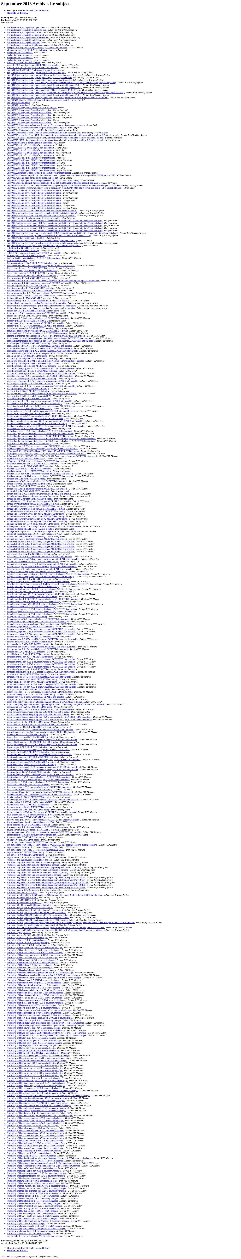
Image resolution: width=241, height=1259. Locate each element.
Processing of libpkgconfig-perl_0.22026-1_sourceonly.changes (35, 1161)
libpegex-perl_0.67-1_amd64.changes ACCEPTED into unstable (35, 697)
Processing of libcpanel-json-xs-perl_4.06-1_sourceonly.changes (35, 1003)
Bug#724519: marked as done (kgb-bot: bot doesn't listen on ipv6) (36, 72)
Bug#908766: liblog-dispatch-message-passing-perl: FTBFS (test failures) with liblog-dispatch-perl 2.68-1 (53, 183)
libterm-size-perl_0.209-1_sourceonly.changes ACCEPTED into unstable (39, 754)
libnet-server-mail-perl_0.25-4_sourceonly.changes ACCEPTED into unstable (41, 667)
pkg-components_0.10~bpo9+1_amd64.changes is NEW (32, 847)
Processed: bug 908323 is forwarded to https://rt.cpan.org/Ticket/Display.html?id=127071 (46, 877)
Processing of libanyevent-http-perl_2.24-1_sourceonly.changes (35, 947)
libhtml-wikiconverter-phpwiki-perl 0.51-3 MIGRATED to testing (36, 509)
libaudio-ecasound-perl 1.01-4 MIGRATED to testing (30, 288)
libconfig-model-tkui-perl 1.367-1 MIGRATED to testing (32, 371)
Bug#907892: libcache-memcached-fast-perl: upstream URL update (37, 127)
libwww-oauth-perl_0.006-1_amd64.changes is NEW (31, 822)
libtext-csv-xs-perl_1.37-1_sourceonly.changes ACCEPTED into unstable (39, 787)
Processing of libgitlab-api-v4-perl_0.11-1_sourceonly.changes (34, 1040)
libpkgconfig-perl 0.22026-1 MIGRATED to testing (30, 707)
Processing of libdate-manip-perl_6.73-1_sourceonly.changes (34, 1008)
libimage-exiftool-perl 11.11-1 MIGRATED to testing (30, 529)
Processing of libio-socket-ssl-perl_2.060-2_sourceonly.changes (35, 1073)
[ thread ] (30, 10)
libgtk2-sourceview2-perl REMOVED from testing (29, 484)
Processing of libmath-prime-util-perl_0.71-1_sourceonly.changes (36, 1100)
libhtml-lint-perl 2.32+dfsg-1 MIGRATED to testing (30, 499)
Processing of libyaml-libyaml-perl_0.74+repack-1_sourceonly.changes (38, 1221)
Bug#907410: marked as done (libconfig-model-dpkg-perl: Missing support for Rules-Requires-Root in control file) (58, 97)
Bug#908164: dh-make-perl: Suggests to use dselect (30, 143)
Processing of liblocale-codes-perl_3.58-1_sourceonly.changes (34, 1088)
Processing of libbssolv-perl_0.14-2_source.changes (30, 967)
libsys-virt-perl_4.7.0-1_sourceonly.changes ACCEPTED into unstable (38, 749)
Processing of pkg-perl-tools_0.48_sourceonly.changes (31, 1231)
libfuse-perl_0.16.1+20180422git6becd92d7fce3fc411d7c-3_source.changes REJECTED (46, 453)
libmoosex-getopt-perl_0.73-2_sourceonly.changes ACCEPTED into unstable (41, 631)
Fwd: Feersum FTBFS (17, 260)
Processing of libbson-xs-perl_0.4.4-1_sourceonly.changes (32, 962)
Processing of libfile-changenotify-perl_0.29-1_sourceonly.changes (36, 1030)
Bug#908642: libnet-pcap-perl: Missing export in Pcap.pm (32, 178)
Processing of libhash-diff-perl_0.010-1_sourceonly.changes (33, 1050)
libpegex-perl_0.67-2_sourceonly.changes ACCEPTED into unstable (37, 699)
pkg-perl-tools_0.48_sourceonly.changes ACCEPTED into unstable (37, 857)
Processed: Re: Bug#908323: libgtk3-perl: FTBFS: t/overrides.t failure (38, 915)
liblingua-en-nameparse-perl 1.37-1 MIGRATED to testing (33, 561)
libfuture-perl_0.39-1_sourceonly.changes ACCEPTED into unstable (37, 461)
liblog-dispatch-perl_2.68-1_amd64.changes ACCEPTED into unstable (38, 581)
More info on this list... (17, 13)
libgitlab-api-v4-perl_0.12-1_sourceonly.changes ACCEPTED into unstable (40, 476)
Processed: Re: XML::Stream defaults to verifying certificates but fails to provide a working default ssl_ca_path (56, 927)
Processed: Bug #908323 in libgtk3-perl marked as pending (33, 865)
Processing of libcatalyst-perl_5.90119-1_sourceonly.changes (34, 980)
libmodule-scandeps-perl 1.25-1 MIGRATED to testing (31, 606)
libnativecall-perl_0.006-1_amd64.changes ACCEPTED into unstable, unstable (42, 647)
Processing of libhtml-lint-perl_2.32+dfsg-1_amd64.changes (33, 1053)
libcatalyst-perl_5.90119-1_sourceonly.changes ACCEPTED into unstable (39, 346)
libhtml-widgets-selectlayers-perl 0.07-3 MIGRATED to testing (35, 506)
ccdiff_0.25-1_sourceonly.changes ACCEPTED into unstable (34, 253)
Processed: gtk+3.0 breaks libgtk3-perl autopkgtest (29, 905)
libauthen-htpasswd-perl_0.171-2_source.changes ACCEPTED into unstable (41, 293)
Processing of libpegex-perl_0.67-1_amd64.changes (30, 1153)
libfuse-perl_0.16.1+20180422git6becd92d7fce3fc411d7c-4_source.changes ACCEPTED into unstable (52, 456)
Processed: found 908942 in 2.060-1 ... (24, 902)
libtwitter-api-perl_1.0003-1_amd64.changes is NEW (30, 802)
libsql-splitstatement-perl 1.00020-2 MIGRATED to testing (33, 742)
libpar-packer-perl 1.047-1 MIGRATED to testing (29, 689)
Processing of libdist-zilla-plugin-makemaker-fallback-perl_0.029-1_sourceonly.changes (45, 1023)
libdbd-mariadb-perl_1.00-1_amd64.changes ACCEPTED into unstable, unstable (43, 411)
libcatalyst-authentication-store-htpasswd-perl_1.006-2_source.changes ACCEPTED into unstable (50, 341)
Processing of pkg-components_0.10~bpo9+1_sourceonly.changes (36, 1228)
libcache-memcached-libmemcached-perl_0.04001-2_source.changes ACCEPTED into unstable (49, 338)
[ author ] (39, 10)
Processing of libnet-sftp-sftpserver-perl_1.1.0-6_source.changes (35, 1140)
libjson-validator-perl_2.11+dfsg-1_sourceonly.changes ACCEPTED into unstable (43, 559)
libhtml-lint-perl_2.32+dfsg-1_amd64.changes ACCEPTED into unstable (39, 501)
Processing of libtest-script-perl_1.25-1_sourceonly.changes (33, 1196)
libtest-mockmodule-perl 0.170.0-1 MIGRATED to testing (32, 757)
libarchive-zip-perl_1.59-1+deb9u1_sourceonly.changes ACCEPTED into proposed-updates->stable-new (53, 280)
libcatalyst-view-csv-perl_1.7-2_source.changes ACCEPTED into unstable (40, 348)
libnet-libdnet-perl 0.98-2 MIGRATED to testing (28, 654)
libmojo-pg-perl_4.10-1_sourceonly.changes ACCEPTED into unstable (38, 619)
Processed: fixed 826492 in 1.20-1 (22, 892)
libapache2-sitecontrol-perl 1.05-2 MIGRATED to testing (32, 275)
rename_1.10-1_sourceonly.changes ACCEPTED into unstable (35, 1236)
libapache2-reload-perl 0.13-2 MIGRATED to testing (30, 273)
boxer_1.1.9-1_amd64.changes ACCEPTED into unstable (32, 67)
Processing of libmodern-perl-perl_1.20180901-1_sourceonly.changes (37, 1103)
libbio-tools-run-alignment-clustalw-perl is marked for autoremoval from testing (42, 306)
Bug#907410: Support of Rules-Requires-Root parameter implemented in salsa (41, 100)
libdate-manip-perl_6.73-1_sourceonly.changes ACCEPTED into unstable (39, 401)
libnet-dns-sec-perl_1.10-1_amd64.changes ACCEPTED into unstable (38, 649)
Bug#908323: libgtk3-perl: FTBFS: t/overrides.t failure (31, 158)
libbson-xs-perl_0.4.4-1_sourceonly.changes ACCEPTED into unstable (38, 318)
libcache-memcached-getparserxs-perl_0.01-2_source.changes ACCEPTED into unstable (46, 336)
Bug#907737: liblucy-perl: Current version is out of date (32, 107)
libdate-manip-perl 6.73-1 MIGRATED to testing (28, 398)
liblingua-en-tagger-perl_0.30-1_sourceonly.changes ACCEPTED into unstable (42, 566)
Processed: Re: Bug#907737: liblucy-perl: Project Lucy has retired (36, 912)
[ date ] (46, 10)
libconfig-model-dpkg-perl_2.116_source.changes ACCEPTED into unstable (41, 368)
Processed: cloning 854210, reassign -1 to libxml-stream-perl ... (35, 890)
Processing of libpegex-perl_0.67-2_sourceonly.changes (31, 1156)
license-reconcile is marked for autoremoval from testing (31, 835)
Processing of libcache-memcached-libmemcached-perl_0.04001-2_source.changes (43, 975)
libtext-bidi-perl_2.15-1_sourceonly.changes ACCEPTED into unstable (38, 782)
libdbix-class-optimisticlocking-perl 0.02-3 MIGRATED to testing (36, 418)
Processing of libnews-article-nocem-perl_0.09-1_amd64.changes (36, 1148)
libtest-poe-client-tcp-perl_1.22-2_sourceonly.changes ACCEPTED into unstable (42, 767)
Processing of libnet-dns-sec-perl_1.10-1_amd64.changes (32, 1128)
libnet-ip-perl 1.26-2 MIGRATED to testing (26, 652)
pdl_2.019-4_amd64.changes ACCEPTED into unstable (32, 842)
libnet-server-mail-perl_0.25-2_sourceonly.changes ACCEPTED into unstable (41, 662)
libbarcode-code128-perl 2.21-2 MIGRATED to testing (31, 295)
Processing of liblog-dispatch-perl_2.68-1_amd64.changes (32, 1093)
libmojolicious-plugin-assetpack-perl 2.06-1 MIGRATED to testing (36, 621)
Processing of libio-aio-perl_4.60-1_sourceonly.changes (31, 1063)
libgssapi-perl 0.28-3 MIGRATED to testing (26, 479)
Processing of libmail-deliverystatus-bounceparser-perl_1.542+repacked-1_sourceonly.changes (48, 1095)
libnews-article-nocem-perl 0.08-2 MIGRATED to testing (32, 679)
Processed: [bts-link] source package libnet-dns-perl (29, 860)
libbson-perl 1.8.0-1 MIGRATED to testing (26, 311)
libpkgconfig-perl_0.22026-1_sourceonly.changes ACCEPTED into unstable (41, 709)
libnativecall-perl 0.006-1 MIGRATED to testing (28, 644)
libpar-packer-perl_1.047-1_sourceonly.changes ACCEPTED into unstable (40, 692)
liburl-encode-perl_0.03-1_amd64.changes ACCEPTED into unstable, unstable (42, 812)
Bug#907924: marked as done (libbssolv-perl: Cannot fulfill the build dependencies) (44, 132)
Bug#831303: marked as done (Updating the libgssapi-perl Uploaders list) (39, 77)
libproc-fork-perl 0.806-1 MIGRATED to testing (28, 722)
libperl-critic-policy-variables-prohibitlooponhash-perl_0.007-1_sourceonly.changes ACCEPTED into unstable (55, 704)
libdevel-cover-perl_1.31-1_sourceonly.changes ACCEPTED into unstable (40, 431)
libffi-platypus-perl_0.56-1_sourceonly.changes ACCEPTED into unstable (40, 446)
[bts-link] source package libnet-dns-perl (25, 32)
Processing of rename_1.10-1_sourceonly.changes (29, 1233)
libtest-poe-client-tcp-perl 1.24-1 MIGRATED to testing (31, 764)
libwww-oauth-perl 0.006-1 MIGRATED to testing (29, 817)
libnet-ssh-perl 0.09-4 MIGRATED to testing (27, 674)
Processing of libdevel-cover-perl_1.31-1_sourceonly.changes (34, 1020)
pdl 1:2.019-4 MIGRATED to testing (23, 840)
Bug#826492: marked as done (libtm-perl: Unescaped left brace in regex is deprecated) (45, 75)
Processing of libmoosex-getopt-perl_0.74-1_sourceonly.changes (35, 1123)
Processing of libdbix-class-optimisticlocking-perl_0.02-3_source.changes (39, 1015)
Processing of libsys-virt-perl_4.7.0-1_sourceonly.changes (32, 1181)
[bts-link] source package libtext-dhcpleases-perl (28, 37)
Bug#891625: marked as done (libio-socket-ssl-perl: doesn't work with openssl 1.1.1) (44, 85)
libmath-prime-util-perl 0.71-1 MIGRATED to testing (30, 591)
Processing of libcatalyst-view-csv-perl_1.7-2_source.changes (34, 983)
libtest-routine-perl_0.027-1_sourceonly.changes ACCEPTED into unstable (40, 774)
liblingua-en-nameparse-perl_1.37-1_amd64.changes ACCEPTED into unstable (42, 564)
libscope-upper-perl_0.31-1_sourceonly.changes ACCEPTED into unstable (40, 729)
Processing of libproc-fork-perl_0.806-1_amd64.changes (32, 1168)
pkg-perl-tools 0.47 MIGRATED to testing (26, 852)
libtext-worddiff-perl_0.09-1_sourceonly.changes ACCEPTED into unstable (40, 792)
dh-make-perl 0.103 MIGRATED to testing (26, 255)
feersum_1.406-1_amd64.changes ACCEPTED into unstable (34, 258)
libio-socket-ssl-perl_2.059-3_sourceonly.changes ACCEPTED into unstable (41, 544)
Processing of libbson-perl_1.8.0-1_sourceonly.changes (31, 960)
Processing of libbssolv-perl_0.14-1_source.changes (30, 965)
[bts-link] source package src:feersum (23, 42)
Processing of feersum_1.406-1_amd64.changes (28, 945)
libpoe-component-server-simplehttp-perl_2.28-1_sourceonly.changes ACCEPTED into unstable (49, 719)
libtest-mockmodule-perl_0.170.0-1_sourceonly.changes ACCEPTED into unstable (43, 759)
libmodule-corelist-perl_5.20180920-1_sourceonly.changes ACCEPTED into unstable (45, 604)
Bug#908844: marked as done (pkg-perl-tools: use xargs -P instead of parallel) (41, 215)
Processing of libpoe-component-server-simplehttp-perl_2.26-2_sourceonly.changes (43, 1163)
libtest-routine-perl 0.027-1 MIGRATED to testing (29, 772)
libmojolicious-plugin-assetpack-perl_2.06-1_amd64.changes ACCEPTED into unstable (46, 624)
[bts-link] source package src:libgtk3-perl (25, 45)
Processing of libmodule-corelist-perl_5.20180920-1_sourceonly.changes (39, 1105)
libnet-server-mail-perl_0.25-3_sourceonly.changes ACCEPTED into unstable (41, 664)
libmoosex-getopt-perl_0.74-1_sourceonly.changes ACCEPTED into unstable (41, 634)
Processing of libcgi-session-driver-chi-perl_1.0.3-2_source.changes (37, 985)
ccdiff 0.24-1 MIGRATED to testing (23, 248)
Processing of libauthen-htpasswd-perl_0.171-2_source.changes (35, 952)
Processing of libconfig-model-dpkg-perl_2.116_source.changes (35, 993)
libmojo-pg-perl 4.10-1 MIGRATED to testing (27, 616)
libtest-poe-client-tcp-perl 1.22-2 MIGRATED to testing (31, 762)
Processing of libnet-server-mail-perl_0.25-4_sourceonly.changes (35, 1138)
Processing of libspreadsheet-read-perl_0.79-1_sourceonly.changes (36, 1176)
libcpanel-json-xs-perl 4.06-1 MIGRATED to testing (30, 383)
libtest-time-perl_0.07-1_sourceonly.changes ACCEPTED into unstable (38, 779)
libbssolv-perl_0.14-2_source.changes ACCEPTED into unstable (35, 326)
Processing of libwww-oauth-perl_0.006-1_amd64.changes (33, 1216)
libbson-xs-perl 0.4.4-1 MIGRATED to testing (27, 316)
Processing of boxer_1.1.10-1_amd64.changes (27, 937)
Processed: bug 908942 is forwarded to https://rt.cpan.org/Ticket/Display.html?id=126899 (46, 887)
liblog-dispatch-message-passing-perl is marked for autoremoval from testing (40, 576)
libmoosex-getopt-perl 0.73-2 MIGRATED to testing (30, 626)
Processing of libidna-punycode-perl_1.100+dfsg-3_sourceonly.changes (38, 1055)
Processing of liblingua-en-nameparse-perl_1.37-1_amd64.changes (36, 1083)
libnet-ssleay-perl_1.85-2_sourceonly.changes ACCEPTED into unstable (39, 677)
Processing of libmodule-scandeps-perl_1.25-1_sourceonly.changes (36, 1108)
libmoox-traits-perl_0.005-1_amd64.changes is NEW (30, 642)
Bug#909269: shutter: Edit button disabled (25, 238)
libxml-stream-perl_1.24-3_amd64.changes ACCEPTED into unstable (38, 827)
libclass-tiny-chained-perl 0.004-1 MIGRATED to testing (32, 358)
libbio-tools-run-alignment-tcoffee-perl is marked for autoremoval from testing (41, 308)
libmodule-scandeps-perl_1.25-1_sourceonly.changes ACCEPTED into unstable (42, 609)
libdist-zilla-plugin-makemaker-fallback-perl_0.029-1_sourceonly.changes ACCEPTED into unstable (51, 438)
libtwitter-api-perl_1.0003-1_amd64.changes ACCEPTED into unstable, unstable (43, 799)
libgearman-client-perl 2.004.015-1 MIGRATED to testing (33, 463)
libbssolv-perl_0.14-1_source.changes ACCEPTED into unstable (35, 323)
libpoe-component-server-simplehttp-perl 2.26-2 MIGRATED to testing (38, 712)
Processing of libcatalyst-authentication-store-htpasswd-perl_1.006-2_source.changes (44, 977)
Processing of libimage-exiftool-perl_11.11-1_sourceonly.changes (36, 1058)
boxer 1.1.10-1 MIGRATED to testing (24, 62)
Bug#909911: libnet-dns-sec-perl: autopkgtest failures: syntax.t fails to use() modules (44, 245)
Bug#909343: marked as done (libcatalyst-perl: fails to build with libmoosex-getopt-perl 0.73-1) (49, 243)
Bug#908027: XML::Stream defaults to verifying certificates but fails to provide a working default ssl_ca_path (55, 138)
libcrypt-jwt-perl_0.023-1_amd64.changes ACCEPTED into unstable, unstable (42, 393)
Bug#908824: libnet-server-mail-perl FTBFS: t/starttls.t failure (34, 190)
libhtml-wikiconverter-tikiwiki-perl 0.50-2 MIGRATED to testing (36, 514)
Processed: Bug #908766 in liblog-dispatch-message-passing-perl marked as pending (44, 867)
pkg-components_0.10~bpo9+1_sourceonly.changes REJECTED (36, 850)
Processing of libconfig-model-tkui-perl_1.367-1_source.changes (35, 995)
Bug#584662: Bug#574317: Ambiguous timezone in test (32, 70)
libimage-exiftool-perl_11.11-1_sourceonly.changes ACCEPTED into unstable (41, 531)
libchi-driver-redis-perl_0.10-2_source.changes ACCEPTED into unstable (39, 353)
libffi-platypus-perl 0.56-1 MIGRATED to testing (29, 443)
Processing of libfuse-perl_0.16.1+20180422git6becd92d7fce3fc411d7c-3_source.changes (47, 1033)
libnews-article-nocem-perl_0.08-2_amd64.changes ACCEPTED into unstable (41, 684)
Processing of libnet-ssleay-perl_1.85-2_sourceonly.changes (33, 1143)
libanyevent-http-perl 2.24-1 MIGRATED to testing (30, 263)
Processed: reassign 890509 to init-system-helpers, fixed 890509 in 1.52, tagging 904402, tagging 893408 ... (54, 930)
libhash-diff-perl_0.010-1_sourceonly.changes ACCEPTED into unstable (39, 494)
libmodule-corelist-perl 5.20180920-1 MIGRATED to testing (34, 601)
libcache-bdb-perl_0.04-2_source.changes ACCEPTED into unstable (37, 333)
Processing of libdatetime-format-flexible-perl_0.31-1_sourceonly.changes (39, 1010)
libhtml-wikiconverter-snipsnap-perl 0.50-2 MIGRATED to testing (36, 511)
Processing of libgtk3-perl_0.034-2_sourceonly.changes (31, 1048)
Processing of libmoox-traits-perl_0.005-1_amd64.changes (33, 1125)
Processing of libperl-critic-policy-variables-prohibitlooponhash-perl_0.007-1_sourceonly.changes (50, 1158)
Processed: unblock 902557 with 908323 (25, 935)
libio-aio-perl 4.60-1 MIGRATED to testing (26, 536)
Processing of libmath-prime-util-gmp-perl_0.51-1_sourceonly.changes (38, 1098)
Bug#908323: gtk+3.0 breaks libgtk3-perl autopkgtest (30, 145)
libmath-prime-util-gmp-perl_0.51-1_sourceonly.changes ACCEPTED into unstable (44, 589)
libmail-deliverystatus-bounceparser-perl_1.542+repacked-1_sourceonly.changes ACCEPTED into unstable (54, 584)
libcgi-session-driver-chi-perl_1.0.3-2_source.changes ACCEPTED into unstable (42, 351)
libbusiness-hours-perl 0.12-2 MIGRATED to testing (30, 328)
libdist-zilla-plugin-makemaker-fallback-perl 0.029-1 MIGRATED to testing (40, 433)
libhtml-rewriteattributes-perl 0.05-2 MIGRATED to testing (33, 504)
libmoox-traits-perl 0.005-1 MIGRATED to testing (29, 636)
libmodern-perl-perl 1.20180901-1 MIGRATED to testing (32, 596)
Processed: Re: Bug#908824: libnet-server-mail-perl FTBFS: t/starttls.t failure (41, 920)
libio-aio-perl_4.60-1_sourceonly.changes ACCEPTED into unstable (37, 539)
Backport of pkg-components (20, 52)
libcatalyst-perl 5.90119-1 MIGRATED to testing (28, 343)
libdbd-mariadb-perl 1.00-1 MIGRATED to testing (29, 408)
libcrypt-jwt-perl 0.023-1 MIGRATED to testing (28, 391)
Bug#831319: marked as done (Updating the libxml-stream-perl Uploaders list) (41, 80)
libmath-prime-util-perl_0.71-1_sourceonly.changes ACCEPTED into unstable (41, 594)
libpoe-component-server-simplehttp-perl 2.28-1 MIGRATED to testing (38, 714)
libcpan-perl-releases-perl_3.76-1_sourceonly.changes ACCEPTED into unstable (42, 381)
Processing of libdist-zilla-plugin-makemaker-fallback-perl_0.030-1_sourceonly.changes (45, 1025)
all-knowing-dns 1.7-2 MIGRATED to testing (27, 50)
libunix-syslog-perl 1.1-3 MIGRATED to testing (28, 804)
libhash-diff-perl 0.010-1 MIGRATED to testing (28, 491)
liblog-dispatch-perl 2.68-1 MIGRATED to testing (29, 579)
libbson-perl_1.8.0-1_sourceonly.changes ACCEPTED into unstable (37, 313)
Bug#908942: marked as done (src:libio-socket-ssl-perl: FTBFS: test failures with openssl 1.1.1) (49, 235)
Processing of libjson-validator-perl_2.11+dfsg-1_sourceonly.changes (37, 1080)
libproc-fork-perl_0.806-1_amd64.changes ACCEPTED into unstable (37, 724)
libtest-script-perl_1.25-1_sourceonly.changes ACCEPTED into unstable (39, 777)
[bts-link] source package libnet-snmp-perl (25, 35)
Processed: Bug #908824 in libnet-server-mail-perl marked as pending (38, 870)
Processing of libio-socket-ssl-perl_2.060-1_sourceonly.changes (35, 1070)
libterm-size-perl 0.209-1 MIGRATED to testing (28, 752)
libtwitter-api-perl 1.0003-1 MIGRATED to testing (29, 797)
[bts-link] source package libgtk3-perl (23, 27)
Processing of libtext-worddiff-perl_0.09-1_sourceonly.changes (35, 1206)
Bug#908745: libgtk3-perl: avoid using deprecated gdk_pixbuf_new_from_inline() (43, 180)
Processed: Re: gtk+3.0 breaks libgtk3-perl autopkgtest (31, 925)
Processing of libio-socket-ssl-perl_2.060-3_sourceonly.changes (35, 1075)
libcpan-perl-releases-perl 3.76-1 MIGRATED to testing (31, 378)
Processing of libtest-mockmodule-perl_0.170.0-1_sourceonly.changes (38, 1186)
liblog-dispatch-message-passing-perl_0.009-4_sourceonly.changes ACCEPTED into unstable (48, 574)
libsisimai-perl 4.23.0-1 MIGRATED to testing (27, 734)
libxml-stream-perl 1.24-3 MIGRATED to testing (28, 825)
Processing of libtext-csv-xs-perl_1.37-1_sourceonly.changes (34, 1203)
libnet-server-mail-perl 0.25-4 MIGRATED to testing (30, 657)
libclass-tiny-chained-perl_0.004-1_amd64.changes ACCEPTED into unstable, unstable (45, 361)
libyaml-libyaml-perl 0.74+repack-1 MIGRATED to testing (33, 830)
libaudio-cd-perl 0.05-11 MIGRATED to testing (28, 285)
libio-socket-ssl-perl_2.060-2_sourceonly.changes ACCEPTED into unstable (41, 549)
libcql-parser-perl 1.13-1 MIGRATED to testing (28, 388)
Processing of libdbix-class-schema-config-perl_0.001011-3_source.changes (40, 1018)
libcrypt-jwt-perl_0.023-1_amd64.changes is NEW (29, 396)
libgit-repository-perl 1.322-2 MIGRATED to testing (30, 466)
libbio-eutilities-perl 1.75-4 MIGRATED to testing (29, 298)
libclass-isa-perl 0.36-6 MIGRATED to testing (27, 356)
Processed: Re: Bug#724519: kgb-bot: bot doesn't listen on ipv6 (35, 910)
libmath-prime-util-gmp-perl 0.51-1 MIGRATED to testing (33, 586)
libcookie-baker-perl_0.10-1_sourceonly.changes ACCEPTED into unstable (40, 376)
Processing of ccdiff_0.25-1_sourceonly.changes (28, 942)
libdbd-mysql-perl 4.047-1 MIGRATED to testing (29, 413)
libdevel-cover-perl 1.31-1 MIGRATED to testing (29, 428)
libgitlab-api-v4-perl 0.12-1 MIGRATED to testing (29, 471)
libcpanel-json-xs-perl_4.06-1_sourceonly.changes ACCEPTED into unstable (41, 386)
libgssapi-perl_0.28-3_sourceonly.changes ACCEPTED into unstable (37, 481)
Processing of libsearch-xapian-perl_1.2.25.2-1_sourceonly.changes (37, 1173)
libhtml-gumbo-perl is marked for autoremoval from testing (33, 496)
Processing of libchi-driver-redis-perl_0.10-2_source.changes (34, 988)
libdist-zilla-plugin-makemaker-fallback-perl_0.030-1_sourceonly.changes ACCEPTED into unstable (51, 441)
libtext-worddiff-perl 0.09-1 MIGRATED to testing (29, 789)
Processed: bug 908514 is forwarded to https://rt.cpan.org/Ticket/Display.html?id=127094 (46, 880)
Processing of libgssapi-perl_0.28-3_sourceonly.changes (31, 1045)
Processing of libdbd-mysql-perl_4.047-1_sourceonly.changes (34, 1013)
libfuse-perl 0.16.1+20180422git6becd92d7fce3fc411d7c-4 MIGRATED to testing (43, 451)
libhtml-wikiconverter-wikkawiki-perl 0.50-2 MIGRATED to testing (37, 521)
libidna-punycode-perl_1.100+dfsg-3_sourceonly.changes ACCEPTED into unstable (44, 526)
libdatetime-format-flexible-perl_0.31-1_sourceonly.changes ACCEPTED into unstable (45, 406)
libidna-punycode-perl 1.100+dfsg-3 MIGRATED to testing (33, 524)
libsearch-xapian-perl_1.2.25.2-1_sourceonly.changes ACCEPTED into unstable (42, 732)
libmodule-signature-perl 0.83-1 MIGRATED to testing (31, 611)
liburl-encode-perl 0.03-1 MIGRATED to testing (28, 810)
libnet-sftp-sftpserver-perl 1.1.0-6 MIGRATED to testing (32, 669)
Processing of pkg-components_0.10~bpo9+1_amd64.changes (34, 1226)
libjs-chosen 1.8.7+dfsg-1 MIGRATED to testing (28, 554)
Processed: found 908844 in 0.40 (21, 900)
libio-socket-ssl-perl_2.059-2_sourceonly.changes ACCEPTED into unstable (41, 541)
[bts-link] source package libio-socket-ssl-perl (27, 30)
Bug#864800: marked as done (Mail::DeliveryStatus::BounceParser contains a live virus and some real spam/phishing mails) (61, 82)
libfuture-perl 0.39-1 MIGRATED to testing (26, 458)
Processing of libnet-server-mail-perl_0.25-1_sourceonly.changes (35, 1130)
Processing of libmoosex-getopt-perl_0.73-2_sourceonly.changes (35, 1120)
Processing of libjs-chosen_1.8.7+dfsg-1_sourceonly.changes (34, 1078)
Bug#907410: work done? (18, 102)
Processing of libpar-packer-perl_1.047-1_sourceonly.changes (34, 1151)
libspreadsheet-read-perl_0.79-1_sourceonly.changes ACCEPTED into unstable (42, 739)
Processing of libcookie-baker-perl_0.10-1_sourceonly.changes (34, 998)
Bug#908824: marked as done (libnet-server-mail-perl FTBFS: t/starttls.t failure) (42, 210)
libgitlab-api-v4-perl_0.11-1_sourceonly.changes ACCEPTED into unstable (40, 474)
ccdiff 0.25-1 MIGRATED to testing (23, 250)
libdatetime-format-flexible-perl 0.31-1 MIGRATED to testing (34, 403)
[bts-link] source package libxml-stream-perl (26, 40)
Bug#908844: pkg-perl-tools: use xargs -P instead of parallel (33, 218)
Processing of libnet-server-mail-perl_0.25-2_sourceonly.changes (35, 1133)
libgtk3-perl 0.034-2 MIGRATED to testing (26, 486)
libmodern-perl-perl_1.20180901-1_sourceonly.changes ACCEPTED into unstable (43, 599)
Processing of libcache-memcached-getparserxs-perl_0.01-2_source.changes (40, 972)
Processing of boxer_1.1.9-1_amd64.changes (27, 940)
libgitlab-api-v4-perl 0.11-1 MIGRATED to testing (29, 468)
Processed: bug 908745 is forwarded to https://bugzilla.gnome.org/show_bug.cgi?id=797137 (48, 882)
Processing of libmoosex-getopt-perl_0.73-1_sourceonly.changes (35, 1118)
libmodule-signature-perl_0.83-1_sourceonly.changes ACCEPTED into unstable (42, 614)
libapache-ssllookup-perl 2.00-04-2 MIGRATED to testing (33, 270)
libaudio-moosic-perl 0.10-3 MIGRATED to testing (29, 290)
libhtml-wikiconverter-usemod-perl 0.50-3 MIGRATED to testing (36, 516)
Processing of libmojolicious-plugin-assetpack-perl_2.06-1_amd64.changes (40, 1115)
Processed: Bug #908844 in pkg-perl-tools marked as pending (34, 875)
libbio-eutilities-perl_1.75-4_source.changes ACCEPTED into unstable (38, 300)
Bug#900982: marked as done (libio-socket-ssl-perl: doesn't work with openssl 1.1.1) (44, 95)
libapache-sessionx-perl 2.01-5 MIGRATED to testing (31, 268)
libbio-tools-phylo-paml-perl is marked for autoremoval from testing (37, 303)
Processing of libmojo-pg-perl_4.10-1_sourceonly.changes (32, 1113)
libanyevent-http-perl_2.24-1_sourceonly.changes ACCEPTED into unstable (41, 265)
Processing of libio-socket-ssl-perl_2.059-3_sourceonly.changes (35, 1068)
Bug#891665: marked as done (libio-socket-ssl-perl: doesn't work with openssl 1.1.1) (44, 87)
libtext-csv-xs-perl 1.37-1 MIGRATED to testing (28, 784)
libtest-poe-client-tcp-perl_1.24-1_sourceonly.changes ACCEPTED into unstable (42, 769)
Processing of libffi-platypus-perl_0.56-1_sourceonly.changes (34, 1028)
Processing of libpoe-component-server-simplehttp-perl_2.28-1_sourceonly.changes (43, 1166)
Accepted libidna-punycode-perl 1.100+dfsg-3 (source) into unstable (37, 47)
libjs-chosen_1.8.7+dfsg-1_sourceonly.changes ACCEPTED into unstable (39, 556)
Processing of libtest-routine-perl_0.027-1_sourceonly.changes (34, 1193)
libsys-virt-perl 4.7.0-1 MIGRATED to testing (27, 747)
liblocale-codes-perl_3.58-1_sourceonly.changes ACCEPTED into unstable (40, 569)
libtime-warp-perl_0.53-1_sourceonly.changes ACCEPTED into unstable (39, 794)
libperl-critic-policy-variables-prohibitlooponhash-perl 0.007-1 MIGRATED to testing (44, 702)
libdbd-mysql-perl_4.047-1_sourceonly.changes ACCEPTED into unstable (40, 416)
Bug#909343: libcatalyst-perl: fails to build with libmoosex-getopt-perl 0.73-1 (41, 240)
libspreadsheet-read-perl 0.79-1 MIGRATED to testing (31, 737)
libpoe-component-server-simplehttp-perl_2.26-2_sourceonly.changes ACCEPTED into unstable (49, 717)
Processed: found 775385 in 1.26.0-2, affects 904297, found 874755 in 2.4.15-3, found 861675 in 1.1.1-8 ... (54, 895)
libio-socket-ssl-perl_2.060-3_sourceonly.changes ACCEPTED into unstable (41, 551)
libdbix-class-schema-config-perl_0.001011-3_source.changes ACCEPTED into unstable (46, 426)
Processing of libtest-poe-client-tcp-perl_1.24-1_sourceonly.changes (37, 1191)
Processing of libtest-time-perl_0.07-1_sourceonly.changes (32, 1198)
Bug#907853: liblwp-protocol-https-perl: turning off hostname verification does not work (46, 125)
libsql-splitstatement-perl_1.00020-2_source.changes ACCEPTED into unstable (42, 744)
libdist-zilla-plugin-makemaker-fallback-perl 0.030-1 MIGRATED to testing (40, 436)
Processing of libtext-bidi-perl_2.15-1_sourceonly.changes (32, 1201)
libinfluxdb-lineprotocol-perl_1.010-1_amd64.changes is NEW (34, 534)
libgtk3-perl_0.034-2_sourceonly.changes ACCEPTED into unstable (37, 489)
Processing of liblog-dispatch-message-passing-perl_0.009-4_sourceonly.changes (42, 1090)
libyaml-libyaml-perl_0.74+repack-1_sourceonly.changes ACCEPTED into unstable (44, 832)
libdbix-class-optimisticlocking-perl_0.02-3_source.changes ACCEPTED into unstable (45, 421)
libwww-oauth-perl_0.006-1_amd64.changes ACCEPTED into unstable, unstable (43, 820)
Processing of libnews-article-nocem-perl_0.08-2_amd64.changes (36, 1145)
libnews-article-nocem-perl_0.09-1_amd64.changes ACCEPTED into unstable (41, 687)
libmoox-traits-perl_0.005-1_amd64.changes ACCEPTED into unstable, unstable (43, 639)
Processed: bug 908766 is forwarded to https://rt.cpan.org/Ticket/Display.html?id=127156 (46, 885)
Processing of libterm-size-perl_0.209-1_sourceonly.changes (33, 1183)
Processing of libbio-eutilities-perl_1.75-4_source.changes (32, 957)
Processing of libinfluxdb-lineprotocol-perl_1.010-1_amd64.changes (37, 1060)
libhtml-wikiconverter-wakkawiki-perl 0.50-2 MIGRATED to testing (37, 519)
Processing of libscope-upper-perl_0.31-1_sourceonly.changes (34, 1171)
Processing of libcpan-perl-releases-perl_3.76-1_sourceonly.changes (37, 1000)
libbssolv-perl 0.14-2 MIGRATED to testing (26, 321)
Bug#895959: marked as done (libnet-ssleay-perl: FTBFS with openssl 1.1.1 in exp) (44, 90)
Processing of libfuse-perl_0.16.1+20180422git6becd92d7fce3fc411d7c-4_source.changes (47, 1035)
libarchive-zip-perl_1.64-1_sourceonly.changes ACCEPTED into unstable (39, 283)
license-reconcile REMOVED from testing (26, 837)
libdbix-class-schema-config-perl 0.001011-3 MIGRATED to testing (37, 423)
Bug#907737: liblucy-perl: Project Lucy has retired (29, 110)
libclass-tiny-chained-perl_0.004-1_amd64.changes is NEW (33, 363)
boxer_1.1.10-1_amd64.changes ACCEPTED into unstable (33, 65)
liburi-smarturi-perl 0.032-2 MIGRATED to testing (29, 807)
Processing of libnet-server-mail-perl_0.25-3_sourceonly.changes (35, 1135)
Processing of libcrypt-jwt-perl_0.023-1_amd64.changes (32, 1005)
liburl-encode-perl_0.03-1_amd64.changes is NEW (29, 815)
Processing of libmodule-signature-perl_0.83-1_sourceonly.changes (36, 1110)
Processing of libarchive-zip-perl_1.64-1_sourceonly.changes (34, 950)
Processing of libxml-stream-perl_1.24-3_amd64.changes (32, 1218)
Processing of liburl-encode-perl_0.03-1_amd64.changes (32, 1213)
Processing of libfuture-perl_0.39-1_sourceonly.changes (31, 1038)
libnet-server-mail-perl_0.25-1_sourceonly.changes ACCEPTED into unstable (41, 659)
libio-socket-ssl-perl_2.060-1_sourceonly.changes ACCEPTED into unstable (41, 546)
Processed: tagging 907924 (19, 932)
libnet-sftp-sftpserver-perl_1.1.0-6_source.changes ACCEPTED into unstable (41, 672)
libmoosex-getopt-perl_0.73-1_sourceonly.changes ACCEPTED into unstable (41, 629)
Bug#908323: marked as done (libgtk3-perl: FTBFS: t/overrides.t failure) (39, 173)
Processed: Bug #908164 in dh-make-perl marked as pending (34, 862)
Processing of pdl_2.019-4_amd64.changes (26, 1223)
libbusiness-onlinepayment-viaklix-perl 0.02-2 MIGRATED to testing (37, 331)
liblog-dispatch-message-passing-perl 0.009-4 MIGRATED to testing (37, 571)
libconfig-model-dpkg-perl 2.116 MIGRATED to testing (32, 366)
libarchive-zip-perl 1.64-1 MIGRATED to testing (28, 278)
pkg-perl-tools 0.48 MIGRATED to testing (26, 855)
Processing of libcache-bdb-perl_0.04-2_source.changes (31, 970)
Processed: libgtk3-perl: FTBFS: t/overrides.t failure (30, 907)
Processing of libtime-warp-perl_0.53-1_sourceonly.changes (33, 1208)
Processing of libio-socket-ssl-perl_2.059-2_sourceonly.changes (35, 1065)
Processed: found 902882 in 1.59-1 (22, 897)
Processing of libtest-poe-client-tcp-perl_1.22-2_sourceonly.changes (37, 1188)
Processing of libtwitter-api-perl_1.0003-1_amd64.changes (33, 1211)
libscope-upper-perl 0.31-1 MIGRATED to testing (29, 727)
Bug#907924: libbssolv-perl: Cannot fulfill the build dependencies (36, 130)
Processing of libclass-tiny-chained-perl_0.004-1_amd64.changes (35, 990)
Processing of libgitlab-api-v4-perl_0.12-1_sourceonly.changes (34, 1043)
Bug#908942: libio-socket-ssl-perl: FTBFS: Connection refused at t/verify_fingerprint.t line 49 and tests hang (55, 220)
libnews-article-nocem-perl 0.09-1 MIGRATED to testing (32, 682)
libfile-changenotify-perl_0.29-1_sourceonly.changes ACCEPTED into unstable (42, 448)
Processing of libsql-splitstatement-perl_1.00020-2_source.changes (36, 1178)
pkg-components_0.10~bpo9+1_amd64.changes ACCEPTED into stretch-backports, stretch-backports (52, 845)
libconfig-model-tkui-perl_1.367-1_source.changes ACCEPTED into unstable (41, 373)
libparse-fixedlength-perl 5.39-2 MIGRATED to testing (31, 694)
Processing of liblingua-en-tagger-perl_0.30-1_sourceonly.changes (36, 1085)
